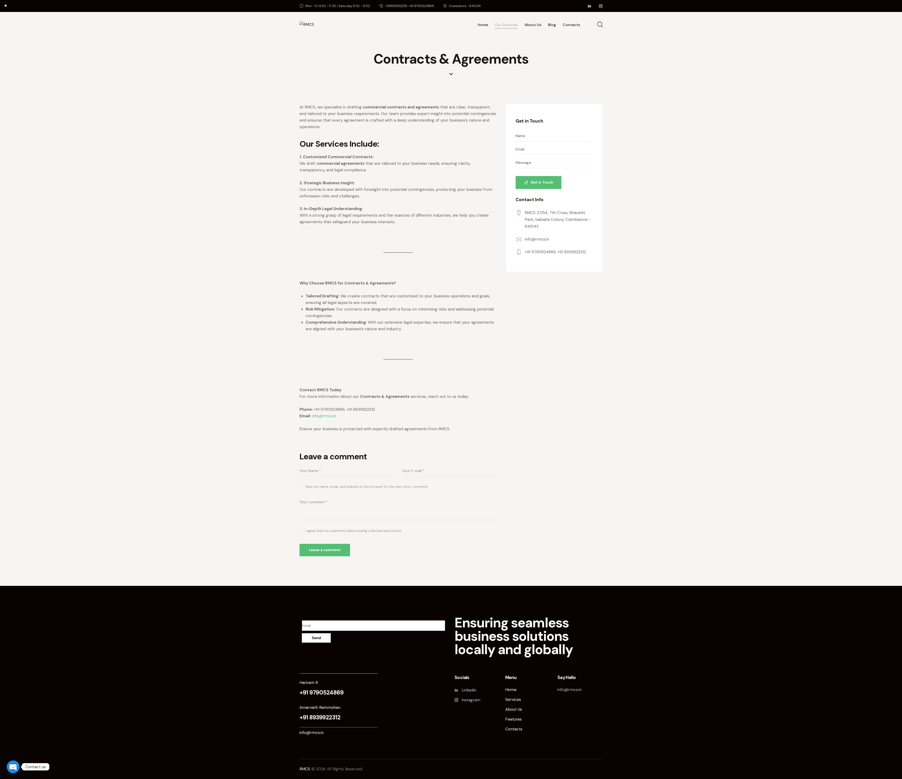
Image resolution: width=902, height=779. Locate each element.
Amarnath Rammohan (319, 707)
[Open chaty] (13, 766)
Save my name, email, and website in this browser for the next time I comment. (366, 486)
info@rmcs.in (537, 239)
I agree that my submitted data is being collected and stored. (353, 531)
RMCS (304, 768)
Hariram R (308, 682)
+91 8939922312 (319, 717)
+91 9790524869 (321, 692)
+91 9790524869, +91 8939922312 (555, 251)
